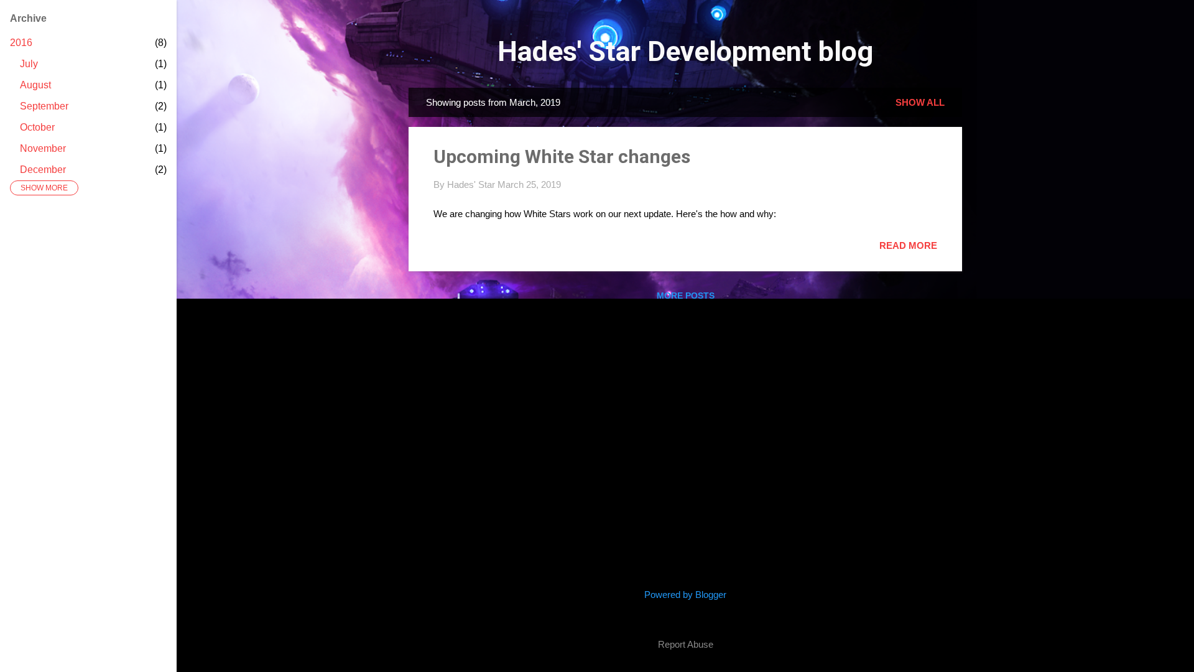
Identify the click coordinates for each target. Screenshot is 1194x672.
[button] (929, 154)
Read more (908, 245)
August (35, 85)
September (44, 106)
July (29, 63)
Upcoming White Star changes (561, 156)
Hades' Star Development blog (685, 51)
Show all (920, 102)
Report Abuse (685, 644)
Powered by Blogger (685, 594)
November (43, 148)
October (37, 127)
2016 (21, 42)
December (43, 169)
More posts (686, 296)
